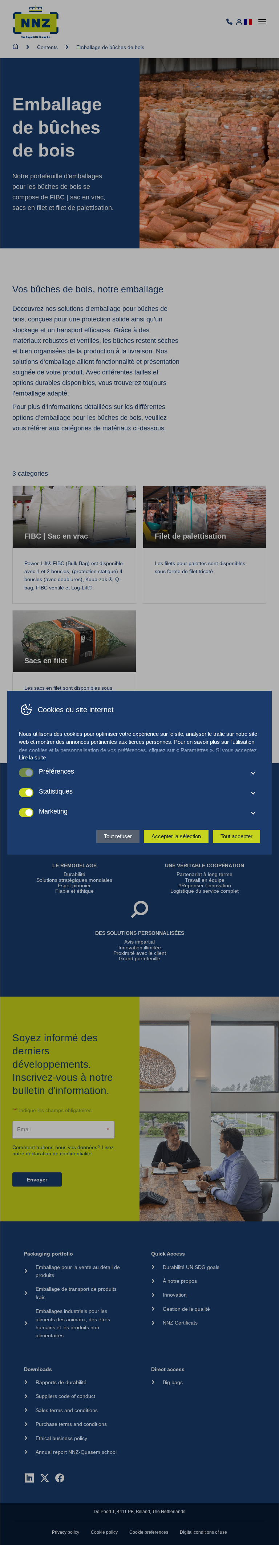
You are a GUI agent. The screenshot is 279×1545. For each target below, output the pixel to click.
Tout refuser (118, 836)
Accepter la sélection (176, 836)
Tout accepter (236, 836)
